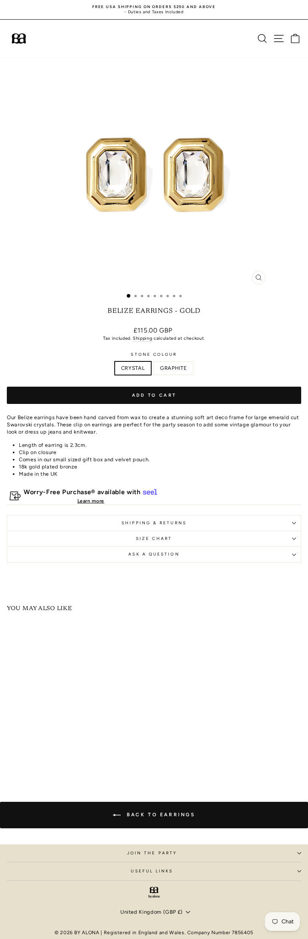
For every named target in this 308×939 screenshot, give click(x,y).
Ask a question (153, 554)
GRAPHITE (173, 368)
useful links (152, 871)
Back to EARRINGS (159, 814)
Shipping (142, 338)
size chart (154, 538)
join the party (152, 853)
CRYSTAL (133, 368)
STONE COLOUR (154, 354)
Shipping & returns (154, 522)
